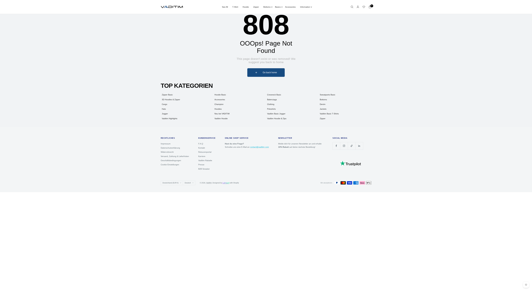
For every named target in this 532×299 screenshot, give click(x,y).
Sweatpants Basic (327, 95)
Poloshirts (271, 109)
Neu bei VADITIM (222, 114)
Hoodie (246, 7)
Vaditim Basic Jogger (276, 114)
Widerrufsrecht (167, 152)
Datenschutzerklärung (170, 148)
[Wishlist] (363, 7)
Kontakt (201, 148)
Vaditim (209, 183)
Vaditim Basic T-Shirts (329, 114)
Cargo (164, 104)
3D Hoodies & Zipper (171, 99)
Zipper (256, 7)
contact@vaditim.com (259, 147)
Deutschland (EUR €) (171, 183)
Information (305, 7)
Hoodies (218, 109)
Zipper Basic (167, 95)
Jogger (165, 114)
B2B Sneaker (204, 169)
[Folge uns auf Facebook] (336, 146)
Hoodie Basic (220, 95)
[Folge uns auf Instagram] (344, 146)
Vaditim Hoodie (221, 118)
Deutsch (188, 183)
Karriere (201, 156)
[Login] (358, 7)
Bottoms (267, 7)
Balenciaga (272, 99)
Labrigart (225, 183)
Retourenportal (204, 152)
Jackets (323, 109)
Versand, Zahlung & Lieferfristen (175, 156)
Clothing (270, 104)
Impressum (166, 144)
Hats (164, 109)
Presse (201, 164)
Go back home (270, 72)
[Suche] (352, 7)
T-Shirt (235, 7)
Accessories (290, 7)
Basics (278, 7)
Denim (322, 104)
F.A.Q (200, 144)
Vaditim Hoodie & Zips (276, 118)
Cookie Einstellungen (170, 164)
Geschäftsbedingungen (171, 160)
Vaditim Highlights (169, 118)
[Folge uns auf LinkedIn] (359, 146)
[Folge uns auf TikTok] (351, 146)
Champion (218, 104)
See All (225, 7)
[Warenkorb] (370, 7)
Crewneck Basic (274, 95)
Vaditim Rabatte (205, 160)
